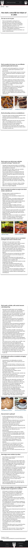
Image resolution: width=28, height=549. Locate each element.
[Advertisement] (14, 48)
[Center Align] (20, 2)
